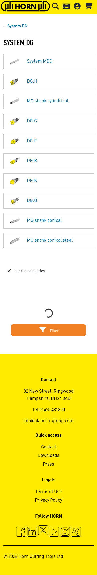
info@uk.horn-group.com (48, 421)
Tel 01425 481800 (48, 410)
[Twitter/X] (43, 532)
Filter (54, 331)
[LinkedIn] (32, 532)
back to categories (29, 271)
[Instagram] (65, 532)
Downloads (48, 455)
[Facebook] (21, 532)
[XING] (76, 532)
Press (48, 464)
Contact (48, 447)
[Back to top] (74, 557)
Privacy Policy (48, 500)
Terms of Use (48, 492)
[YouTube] (54, 532)
